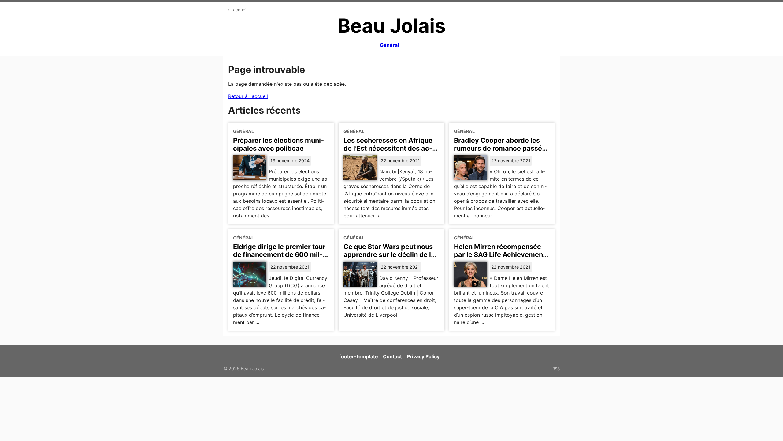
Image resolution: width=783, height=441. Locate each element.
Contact (392, 356)
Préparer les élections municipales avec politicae (278, 144)
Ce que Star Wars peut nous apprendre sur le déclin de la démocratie (389, 254)
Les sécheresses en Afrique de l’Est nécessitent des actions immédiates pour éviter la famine (389, 152)
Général (389, 45)
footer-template (358, 356)
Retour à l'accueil (248, 96)
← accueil (237, 9)
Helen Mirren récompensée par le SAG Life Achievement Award (499, 254)
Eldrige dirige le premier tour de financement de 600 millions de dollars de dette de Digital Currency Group (279, 258)
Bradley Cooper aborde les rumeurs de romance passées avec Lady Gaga (502, 148)
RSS (556, 368)
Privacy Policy (423, 356)
